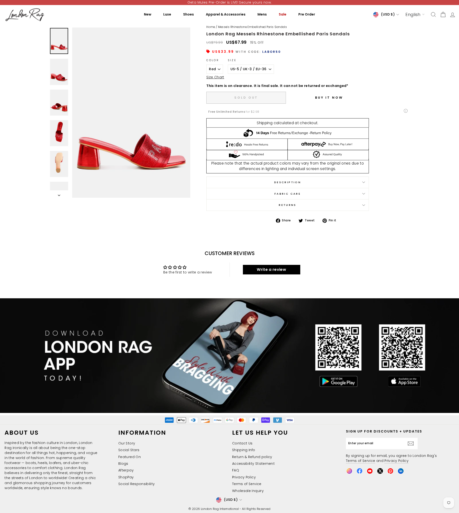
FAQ (235, 470)
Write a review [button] (271, 269)
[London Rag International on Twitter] (380, 471)
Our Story (126, 443)
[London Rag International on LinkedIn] (400, 471)
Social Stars (128, 450)
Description (287, 182)
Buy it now (329, 97)
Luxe (167, 14)
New (147, 14)
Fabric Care (287, 194)
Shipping (265, 122)
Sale (282, 14)
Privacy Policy (244, 477)
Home (210, 27)
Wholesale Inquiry (248, 490)
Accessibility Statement (253, 463)
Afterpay (126, 470)
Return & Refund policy (252, 456)
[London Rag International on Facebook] (359, 471)
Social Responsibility (136, 483)
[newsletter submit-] (412, 443)
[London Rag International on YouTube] (369, 471)
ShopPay (126, 477)
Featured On (129, 456)
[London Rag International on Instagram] (349, 471)
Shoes (188, 14)
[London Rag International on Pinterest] (390, 471)
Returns (287, 205)
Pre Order (306, 14)
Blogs (123, 463)
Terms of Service (247, 483)
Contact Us (242, 443)
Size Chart (215, 77)
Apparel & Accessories (226, 14)
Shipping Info (243, 450)
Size (232, 60)
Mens (262, 14)
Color (212, 60)
